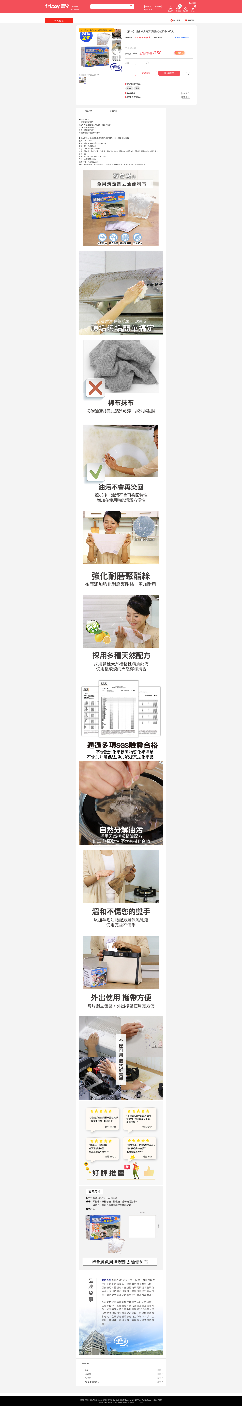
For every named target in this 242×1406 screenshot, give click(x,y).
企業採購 (148, 6)
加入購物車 (169, 73)
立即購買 (146, 73)
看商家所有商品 (182, 37)
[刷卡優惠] (175, 20)
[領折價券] (190, 20)
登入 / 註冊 (192, 3)
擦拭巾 (129, 88)
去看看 (185, 93)
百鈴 (137, 88)
